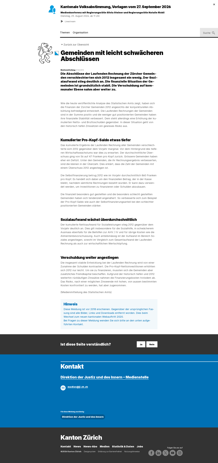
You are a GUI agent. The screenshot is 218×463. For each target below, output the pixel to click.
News (77, 446)
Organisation (80, 32)
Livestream (70, 21)
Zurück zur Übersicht (76, 44)
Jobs (140, 446)
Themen (65, 32)
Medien (105, 446)
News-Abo (90, 446)
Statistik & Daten (123, 446)
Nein (151, 344)
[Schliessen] (214, 4)
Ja (141, 344)
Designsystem (90, 451)
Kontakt (66, 446)
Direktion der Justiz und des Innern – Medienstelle (105, 377)
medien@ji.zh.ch (78, 387)
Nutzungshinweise (132, 451)
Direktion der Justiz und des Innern (83, 417)
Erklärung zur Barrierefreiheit (110, 451)
